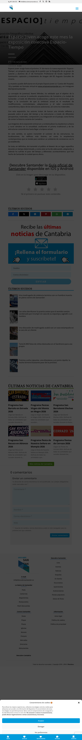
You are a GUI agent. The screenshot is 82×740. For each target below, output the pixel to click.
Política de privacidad (43, 737)
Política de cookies (30, 737)
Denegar (41, 726)
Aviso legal (54, 737)
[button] (79, 703)
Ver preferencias (41, 732)
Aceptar (41, 721)
